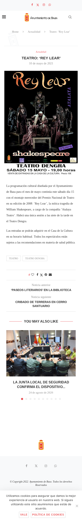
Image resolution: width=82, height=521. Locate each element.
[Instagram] (44, 5)
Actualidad (34, 31)
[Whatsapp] (50, 5)
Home (15, 31)
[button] (9, 364)
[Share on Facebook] (37, 274)
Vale (24, 514)
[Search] (70, 17)
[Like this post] (32, 274)
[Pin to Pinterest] (46, 274)
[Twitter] (37, 5)
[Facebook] (32, 5)
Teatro (13, 258)
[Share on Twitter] (41, 275)
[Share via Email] (50, 274)
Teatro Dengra (35, 258)
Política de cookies (48, 514)
